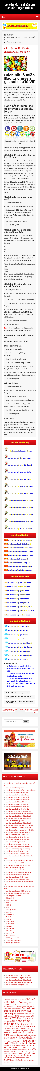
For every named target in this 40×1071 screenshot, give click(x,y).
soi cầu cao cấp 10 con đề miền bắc (18, 802)
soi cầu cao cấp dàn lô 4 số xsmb (20, 529)
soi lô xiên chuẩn (28, 1049)
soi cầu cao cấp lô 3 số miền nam (17, 879)
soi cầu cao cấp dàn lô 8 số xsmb (19, 544)
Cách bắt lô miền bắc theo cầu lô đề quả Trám (18, 697)
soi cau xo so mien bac (25, 1039)
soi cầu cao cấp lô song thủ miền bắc (18, 832)
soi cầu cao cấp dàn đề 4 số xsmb (21, 500)
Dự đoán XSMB (12, 1016)
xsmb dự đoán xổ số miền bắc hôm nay (18, 1056)
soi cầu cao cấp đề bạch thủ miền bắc (18, 816)
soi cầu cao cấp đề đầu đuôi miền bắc (18, 818)
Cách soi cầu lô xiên (20, 1004)
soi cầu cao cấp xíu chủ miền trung (18, 865)
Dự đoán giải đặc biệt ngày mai (12, 1008)
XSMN (8, 905)
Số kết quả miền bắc (13, 938)
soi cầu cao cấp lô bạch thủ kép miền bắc (20, 825)
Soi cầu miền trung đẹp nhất (15, 842)
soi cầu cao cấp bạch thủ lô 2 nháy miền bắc (21, 790)
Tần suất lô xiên (13, 1053)
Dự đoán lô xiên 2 (19, 1013)
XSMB (8, 903)
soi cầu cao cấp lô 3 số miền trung (17, 853)
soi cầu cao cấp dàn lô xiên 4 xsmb (20, 555)
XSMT (8, 907)
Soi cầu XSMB (10, 1047)
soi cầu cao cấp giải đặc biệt (18, 630)
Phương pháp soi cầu (14, 42)
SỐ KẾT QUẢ (11, 935)
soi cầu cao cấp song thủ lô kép (19, 479)
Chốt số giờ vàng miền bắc (14, 1000)
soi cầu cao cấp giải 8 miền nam (17, 877)
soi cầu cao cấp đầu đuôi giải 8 (19, 651)
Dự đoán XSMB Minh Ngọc (19, 1016)
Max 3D (8, 917)
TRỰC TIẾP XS (11, 900)
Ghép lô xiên (13, 1035)
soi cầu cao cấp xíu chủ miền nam (17, 893)
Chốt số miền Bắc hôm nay (19, 1001)
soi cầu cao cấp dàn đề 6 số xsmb (21, 507)
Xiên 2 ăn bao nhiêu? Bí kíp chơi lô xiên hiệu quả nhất (29, 710)
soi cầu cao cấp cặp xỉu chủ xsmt (20, 643)
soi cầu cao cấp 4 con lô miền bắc (17, 804)
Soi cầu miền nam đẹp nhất (15, 867)
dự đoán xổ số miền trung (18, 1033)
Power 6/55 (10, 921)
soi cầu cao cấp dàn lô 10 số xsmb (20, 566)
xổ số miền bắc (20, 1060)
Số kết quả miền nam (13, 942)
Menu (3, 17)
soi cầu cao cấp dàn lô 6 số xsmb (20, 540)
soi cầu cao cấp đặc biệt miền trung (18, 849)
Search (26, 721)
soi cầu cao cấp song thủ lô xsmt (20, 647)
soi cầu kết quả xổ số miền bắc (20, 1045)
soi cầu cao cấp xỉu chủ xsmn (19, 582)
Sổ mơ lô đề (10, 898)
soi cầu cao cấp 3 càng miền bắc (17, 792)
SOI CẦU (9, 926)
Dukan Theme (24, 1068)
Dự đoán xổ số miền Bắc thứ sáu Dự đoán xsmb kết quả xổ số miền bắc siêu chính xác (19, 1031)
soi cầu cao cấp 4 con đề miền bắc (17, 795)
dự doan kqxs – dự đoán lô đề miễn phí (9, 710)
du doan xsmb (28, 1004)
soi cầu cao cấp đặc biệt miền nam (17, 874)
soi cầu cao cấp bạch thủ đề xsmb (20, 486)
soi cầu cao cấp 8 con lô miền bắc (17, 809)
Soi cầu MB (30, 1046)
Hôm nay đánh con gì (24, 1035)
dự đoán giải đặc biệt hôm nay (25, 1006)
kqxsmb (14, 1037)
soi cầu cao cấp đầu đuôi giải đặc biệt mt (19, 860)
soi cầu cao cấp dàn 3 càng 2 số (19, 563)
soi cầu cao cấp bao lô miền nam (17, 870)
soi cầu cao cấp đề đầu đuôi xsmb (20, 570)
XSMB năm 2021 (23, 1058)
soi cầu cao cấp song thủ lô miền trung (19, 863)
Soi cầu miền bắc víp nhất (14, 821)
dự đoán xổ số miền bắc (17, 1022)
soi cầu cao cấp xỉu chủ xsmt (18, 626)
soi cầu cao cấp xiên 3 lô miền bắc (17, 837)
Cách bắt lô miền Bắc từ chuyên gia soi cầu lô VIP (19, 702)
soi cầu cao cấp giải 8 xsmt (17, 635)
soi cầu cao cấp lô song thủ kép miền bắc (20, 830)
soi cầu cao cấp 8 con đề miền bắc (17, 799)
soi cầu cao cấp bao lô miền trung (17, 844)
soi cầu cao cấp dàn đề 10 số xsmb (21, 521)
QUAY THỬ (10, 933)
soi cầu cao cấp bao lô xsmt (18, 639)
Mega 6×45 (10, 914)
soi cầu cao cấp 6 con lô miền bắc (17, 806)
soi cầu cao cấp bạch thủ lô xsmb (21, 451)
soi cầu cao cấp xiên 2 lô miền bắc (17, 835)
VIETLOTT (9, 912)
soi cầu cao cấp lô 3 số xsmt (18, 659)
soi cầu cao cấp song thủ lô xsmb (20, 465)
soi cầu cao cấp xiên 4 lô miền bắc (17, 839)
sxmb (11, 1051)
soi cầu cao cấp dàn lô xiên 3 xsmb (20, 551)
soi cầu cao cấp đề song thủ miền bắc (18, 823)
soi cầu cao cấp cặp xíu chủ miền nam (19, 872)
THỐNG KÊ (10, 924)
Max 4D (8, 919)
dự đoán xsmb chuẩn (25, 1016)
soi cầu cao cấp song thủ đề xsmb (20, 493)
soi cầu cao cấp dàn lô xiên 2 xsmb (20, 548)
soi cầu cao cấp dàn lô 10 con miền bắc (19, 813)
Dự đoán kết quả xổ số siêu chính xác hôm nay (19, 1011)
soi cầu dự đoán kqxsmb (13, 1041)
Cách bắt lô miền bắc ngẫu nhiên (17, 693)
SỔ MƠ (8, 931)
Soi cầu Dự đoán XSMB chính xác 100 (19, 1042)
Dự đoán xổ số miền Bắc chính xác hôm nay (19, 1025)
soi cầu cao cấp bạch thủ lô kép (19, 472)
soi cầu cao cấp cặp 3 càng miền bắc (18, 811)
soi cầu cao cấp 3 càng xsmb (18, 559)
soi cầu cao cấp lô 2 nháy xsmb (19, 458)
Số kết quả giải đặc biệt (20, 1051)
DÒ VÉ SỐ (10, 928)
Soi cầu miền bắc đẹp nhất (15, 788)
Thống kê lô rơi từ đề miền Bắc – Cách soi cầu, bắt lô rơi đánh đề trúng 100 (20, 668)
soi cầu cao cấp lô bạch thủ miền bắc (18, 828)
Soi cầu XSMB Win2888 (16, 1049)
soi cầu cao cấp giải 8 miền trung (17, 851)
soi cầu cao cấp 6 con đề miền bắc (17, 797)
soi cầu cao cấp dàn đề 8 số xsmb (21, 514)
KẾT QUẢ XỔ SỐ (12, 910)
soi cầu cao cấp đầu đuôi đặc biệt (20, 655)
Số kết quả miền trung (13, 940)
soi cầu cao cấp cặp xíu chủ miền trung (19, 846)
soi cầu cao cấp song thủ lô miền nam (18, 891)
